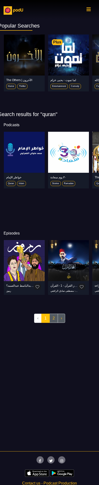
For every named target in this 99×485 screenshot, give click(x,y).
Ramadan (69, 183)
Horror (11, 86)
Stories (55, 183)
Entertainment (59, 86)
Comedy (75, 86)
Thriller (22, 86)
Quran (11, 183)
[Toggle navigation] (88, 10)
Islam (21, 183)
